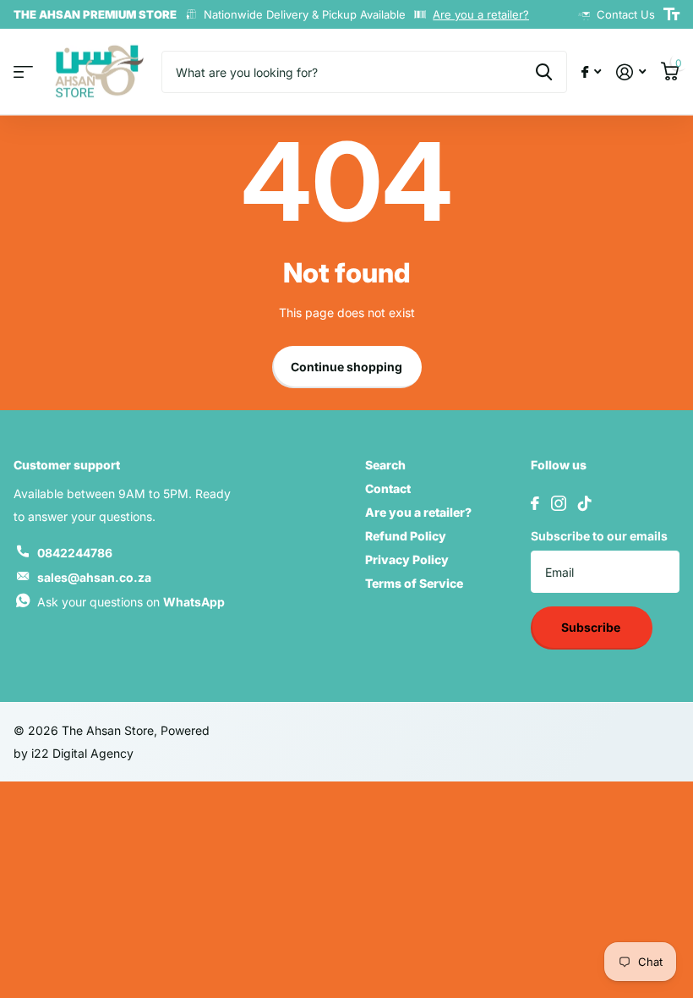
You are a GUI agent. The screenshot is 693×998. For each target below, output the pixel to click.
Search (385, 465)
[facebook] (535, 503)
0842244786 (74, 553)
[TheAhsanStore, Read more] (591, 72)
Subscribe (592, 627)
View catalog (23, 72)
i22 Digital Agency (82, 753)
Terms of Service (414, 583)
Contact (388, 488)
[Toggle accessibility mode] (671, 14)
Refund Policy (405, 536)
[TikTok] (585, 503)
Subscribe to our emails (599, 536)
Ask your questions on (131, 602)
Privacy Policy (407, 559)
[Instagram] (558, 503)
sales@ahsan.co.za (94, 577)
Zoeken (544, 72)
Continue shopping (346, 366)
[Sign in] (631, 72)
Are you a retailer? (481, 14)
